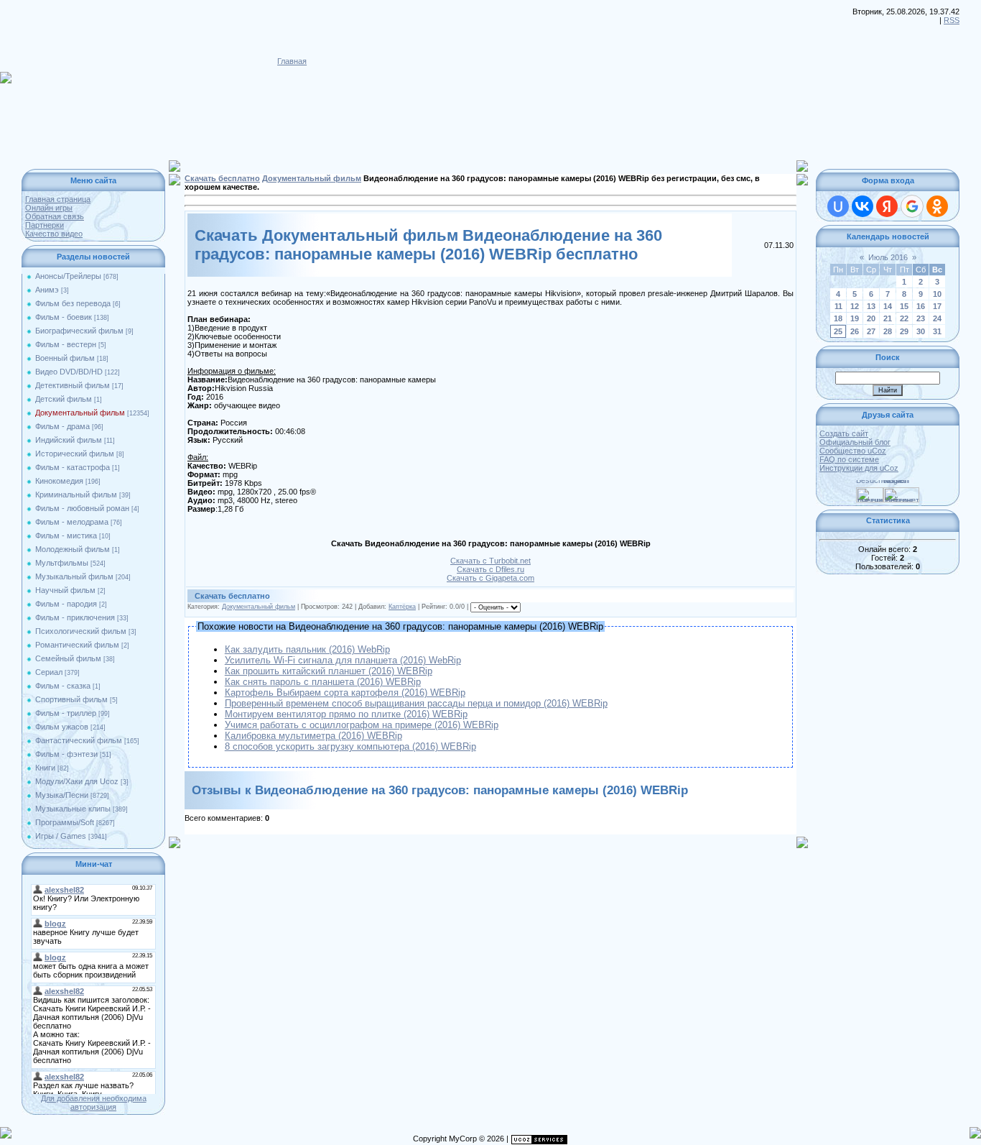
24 (937, 318)
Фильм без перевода (73, 303)
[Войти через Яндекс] (887, 206)
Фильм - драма (62, 426)
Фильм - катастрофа (72, 467)
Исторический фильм (74, 453)
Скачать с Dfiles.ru (490, 569)
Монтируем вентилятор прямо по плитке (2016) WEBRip (346, 714)
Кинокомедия (59, 481)
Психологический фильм (80, 631)
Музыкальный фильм (74, 576)
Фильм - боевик (63, 317)
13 (871, 306)
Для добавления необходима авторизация (94, 1102)
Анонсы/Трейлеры (68, 276)
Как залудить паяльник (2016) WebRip (307, 649)
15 (904, 306)
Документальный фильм (80, 412)
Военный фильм (65, 358)
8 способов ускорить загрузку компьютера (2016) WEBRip (350, 746)
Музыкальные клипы (73, 808)
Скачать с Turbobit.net (490, 560)
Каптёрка (402, 606)
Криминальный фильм (76, 494)
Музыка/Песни (61, 795)
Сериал (48, 672)
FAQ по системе (849, 459)
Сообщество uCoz (852, 450)
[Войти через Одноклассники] (937, 206)
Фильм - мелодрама (71, 522)
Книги (45, 767)
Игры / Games (60, 836)
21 (887, 318)
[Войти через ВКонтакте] (862, 206)
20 (871, 318)
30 (920, 331)
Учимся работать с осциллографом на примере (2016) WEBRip (361, 724)
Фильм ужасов (61, 726)
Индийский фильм (68, 440)
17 (937, 306)
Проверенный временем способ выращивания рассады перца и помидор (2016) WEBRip (416, 703)
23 (920, 318)
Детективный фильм (72, 385)
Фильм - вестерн (65, 344)
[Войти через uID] (838, 206)
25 (838, 331)
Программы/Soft (64, 822)
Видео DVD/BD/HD (69, 371)
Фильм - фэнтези (66, 754)
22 (904, 318)
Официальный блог (855, 442)
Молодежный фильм (72, 549)
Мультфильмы (61, 562)
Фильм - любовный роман (82, 508)
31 (937, 331)
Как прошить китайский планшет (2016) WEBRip (328, 671)
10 (937, 294)
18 (838, 318)
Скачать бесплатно (222, 178)
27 (871, 331)
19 (854, 318)
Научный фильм (65, 590)
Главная (292, 61)
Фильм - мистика (66, 535)
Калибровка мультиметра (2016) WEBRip (313, 735)
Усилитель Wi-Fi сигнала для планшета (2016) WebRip (343, 660)
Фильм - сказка (62, 685)
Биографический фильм (79, 330)
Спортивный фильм (71, 699)
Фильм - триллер (65, 713)
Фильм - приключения (75, 617)
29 (904, 331)
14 (887, 306)
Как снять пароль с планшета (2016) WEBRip (323, 681)
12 (854, 306)
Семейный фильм (68, 658)
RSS (951, 20)
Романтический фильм (77, 644)
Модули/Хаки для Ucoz (76, 781)
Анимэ (47, 289)
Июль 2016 (888, 257)
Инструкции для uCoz (858, 468)
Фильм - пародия (66, 603)
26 (854, 331)
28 (887, 331)
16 (920, 306)
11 (838, 306)
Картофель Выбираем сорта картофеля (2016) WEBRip (345, 692)
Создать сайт (843, 433)
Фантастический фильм (78, 740)
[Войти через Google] (912, 206)
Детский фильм (63, 399)
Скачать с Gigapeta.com (490, 578)
